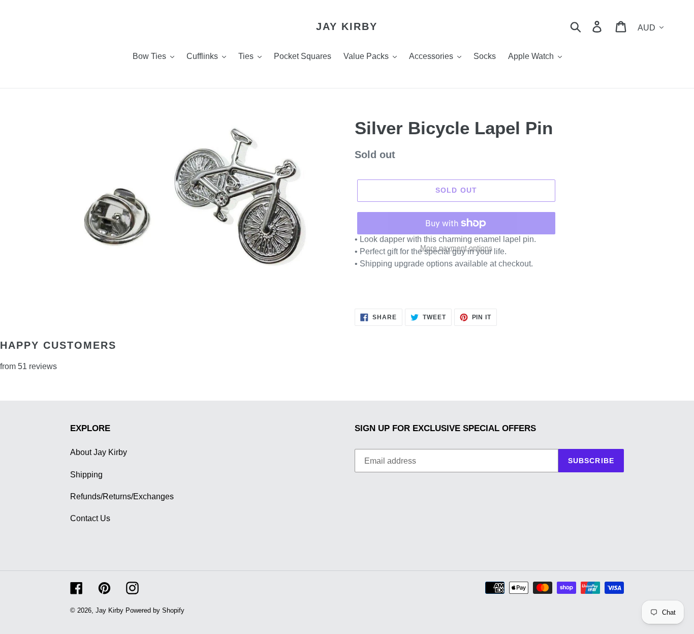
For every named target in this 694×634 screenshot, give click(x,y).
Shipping (86, 474)
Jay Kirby (346, 26)
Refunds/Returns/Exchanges (122, 496)
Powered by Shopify (154, 610)
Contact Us (90, 518)
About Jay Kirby (98, 452)
